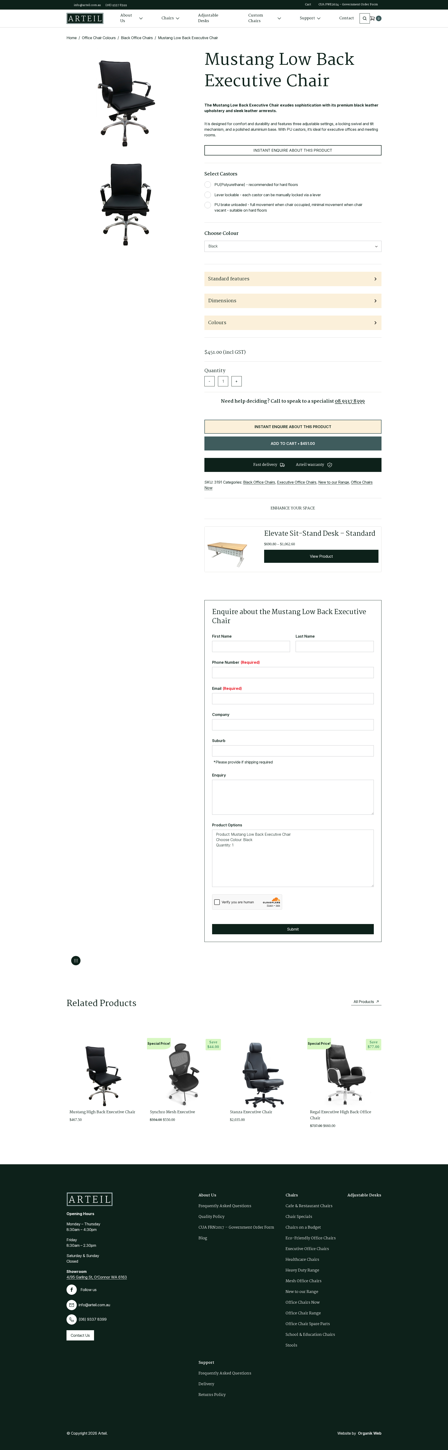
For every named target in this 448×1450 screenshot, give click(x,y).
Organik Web (370, 1433)
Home (71, 37)
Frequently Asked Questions (225, 1206)
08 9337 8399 (350, 401)
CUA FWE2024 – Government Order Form (348, 4)
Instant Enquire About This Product (292, 150)
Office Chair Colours (99, 37)
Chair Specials (299, 1217)
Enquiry (219, 775)
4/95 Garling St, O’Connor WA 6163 (96, 1277)
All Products (364, 1001)
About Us (126, 18)
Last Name (305, 636)
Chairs (167, 18)
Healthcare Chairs (302, 1260)
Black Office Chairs (137, 37)
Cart (308, 4)
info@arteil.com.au (87, 5)
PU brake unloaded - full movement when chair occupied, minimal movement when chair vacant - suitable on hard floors (288, 207)
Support (307, 18)
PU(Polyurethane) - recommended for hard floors (256, 184)
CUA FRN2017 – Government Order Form (236, 1227)
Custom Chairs (255, 18)
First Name (222, 636)
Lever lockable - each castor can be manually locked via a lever (267, 194)
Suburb (218, 740)
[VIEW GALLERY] (75, 960)
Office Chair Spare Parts (308, 1324)
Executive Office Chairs (296, 482)
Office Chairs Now (303, 1302)
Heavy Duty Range (302, 1270)
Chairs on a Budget (303, 1227)
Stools (291, 1345)
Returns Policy (212, 1395)
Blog (203, 1238)
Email (227, 688)
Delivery (206, 1384)
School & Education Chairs (310, 1335)
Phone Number (236, 662)
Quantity (214, 370)
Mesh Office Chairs (304, 1281)
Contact (346, 18)
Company (220, 714)
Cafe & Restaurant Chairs (309, 1206)
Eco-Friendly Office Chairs (311, 1238)
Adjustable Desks (208, 18)
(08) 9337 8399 (116, 5)
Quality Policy (211, 1217)
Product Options (227, 825)
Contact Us (80, 1335)
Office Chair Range (303, 1313)
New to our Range (333, 482)
